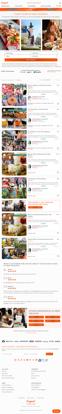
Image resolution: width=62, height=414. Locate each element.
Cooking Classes (5, 6)
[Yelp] (24, 360)
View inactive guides (31, 333)
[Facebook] (18, 360)
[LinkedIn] (36, 360)
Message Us (29, 3)
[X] (33, 360)
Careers (33, 378)
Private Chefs (19, 6)
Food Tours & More (46, 6)
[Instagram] (15, 360)
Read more (58, 66)
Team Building (31, 6)
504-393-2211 (38, 3)
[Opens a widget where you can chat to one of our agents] (56, 411)
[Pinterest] (30, 360)
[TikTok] (21, 360)
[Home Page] (4, 3)
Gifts (59, 6)
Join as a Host (35, 376)
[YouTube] (27, 360)
